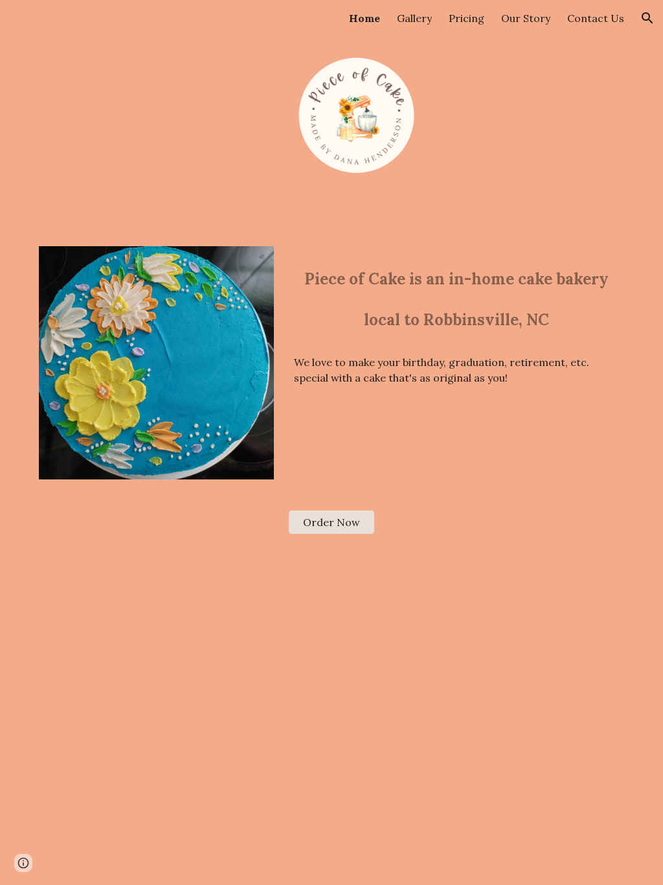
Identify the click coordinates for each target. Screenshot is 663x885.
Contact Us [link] (595, 18)
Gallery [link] (414, 18)
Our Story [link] (525, 18)
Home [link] (364, 18)
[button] (647, 18)
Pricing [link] (466, 18)
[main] (456, 295)
